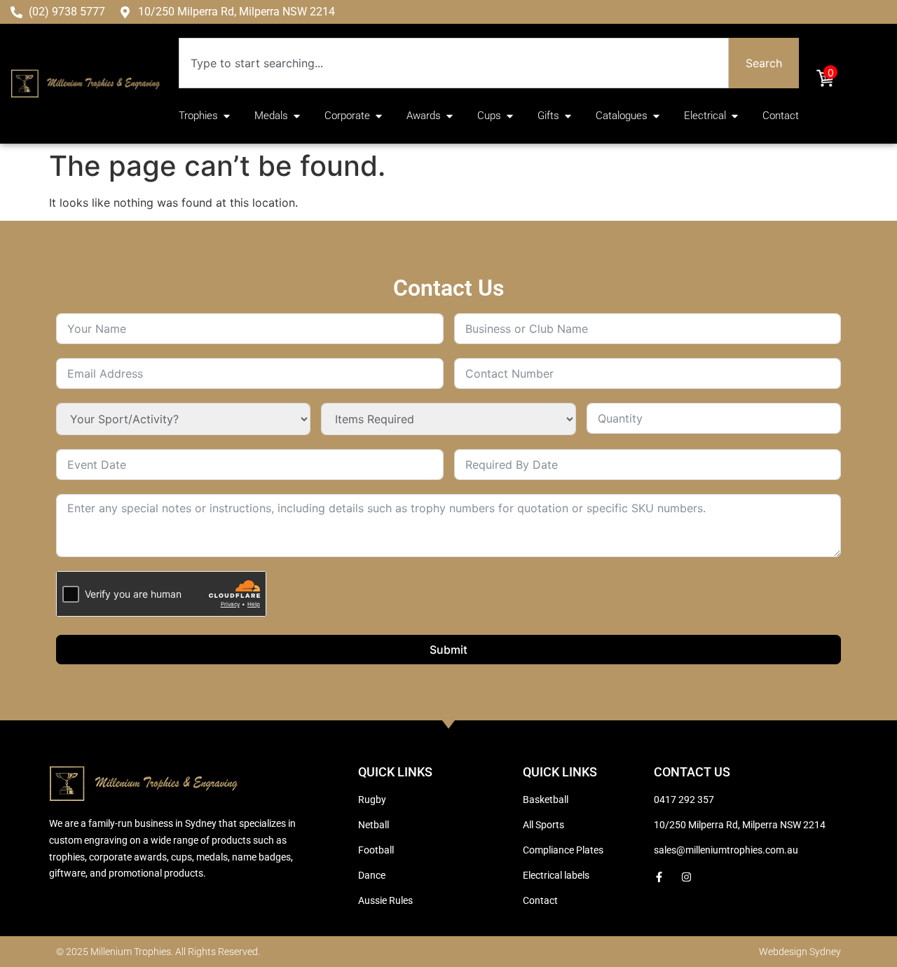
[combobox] (454, 63)
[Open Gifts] (568, 116)
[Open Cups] (510, 116)
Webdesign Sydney (800, 951)
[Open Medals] (297, 116)
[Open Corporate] (379, 116)
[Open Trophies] (226, 116)
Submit (448, 650)
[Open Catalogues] (656, 116)
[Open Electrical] (735, 116)
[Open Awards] (449, 116)
